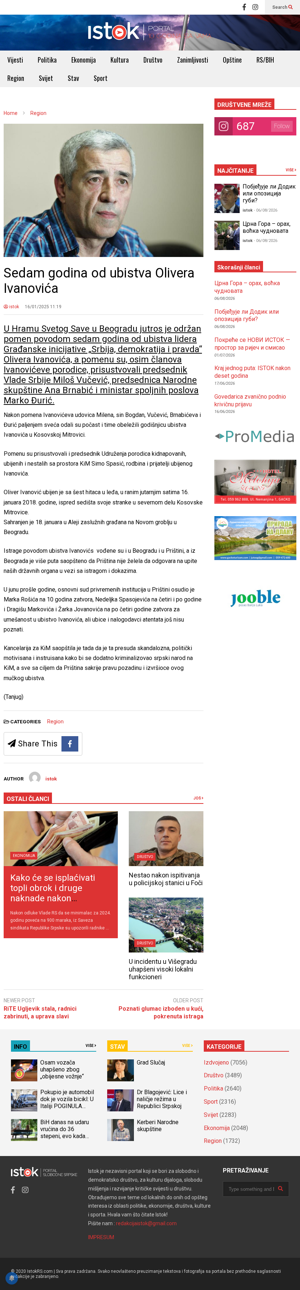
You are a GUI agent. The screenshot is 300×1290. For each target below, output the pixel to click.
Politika (47, 59)
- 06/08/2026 (265, 210)
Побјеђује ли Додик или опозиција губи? (269, 193)
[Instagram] (255, 7)
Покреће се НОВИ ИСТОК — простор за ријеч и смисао (252, 343)
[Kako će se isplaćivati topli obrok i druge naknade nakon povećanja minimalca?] (61, 838)
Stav (73, 78)
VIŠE (290, 170)
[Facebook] (244, 7)
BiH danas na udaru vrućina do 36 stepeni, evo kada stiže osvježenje (64, 1133)
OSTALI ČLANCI (28, 798)
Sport (101, 78)
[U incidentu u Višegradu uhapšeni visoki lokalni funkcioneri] (166, 925)
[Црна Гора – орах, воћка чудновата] (227, 235)
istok (13, 306)
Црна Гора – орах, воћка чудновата (266, 227)
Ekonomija (83, 59)
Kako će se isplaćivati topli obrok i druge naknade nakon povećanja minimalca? (54, 893)
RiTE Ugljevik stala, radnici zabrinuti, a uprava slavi (40, 1012)
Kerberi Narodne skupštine (158, 1126)
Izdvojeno (216, 1062)
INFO (20, 1046)
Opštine (232, 59)
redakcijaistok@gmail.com (146, 1223)
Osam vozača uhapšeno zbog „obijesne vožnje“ (62, 1069)
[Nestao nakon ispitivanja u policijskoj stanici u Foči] (166, 838)
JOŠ (198, 798)
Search (280, 7)
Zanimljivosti (192, 59)
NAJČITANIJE (235, 170)
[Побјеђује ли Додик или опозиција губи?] (227, 198)
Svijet (46, 78)
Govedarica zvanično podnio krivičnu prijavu (250, 400)
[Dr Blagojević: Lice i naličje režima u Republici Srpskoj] (120, 1100)
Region (15, 78)
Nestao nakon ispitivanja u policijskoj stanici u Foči (166, 879)
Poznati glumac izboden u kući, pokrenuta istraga (161, 1012)
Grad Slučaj (151, 1062)
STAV (117, 1046)
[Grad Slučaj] (120, 1070)
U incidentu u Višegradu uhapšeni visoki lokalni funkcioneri (163, 969)
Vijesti (15, 59)
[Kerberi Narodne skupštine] (120, 1130)
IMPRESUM (101, 1237)
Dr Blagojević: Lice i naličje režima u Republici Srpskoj (162, 1099)
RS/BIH (265, 59)
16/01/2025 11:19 (43, 306)
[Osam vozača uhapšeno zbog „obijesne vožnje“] (24, 1070)
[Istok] (150, 32)
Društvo (152, 59)
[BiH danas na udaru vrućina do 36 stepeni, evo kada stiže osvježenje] (24, 1130)
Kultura (119, 59)
